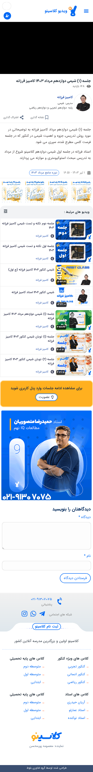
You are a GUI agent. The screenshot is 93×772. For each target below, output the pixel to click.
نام (87, 556)
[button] (86, 11)
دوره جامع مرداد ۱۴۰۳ (44, 172)
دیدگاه (85, 517)
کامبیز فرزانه (65, 97)
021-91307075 (41, 599)
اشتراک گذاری (11, 117)
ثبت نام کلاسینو (46, 626)
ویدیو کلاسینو (56, 11)
